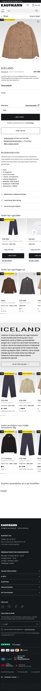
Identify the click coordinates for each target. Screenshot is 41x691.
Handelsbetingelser (7, 672)
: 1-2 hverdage (17, 141)
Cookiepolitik (35, 672)
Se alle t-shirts (34, 261)
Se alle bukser (7, 261)
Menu (3, 12)
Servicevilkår (6, 635)
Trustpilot (3, 491)
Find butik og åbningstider (10, 544)
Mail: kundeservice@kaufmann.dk (13, 542)
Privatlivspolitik (35, 633)
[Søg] (37, 10)
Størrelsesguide (31, 105)
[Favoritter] (27, 5)
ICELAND (7, 68)
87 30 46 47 (11, 539)
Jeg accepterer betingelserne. (14, 629)
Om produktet (6, 85)
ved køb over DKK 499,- (16, 138)
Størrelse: (4, 105)
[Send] (37, 624)
